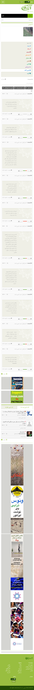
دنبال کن (3, 79)
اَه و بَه (8, 673)
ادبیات (22, 437)
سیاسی (21, 428)
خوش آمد (30, 665)
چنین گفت (27, 70)
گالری (28, 64)
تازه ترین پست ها (25, 407)
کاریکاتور (27, 67)
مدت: (20, 88)
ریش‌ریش (22, 432)
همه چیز (29, 43)
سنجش (28, 58)
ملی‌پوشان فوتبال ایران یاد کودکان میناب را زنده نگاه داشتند (14, 412)
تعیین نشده (17, 94)
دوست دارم (19, 114)
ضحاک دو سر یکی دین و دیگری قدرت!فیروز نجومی (14, 422)
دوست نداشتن (31, 114)
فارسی (26, 2)
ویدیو (28, 52)
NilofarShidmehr (22, 434)
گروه (28, 73)
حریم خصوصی (29, 669)
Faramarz (24, 415)
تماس (31, 671)
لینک (28, 46)
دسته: (30, 88)
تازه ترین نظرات (9, 407)
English (21, 2)
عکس (28, 61)
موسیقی (27, 55)
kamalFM (30, 94)
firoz (25, 425)
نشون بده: (9, 88)
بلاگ (28, 49)
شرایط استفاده (29, 667)
